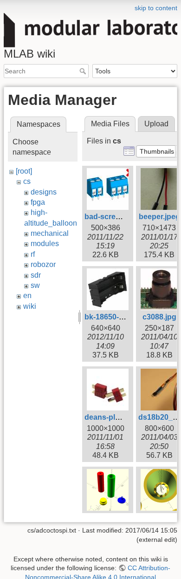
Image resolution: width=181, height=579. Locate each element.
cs (27, 181)
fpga (38, 202)
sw (35, 285)
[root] (24, 171)
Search (83, 71)
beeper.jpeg (159, 217)
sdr (36, 275)
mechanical (50, 233)
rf (33, 254)
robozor (43, 264)
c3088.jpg (159, 317)
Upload (156, 124)
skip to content (156, 8)
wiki (29, 306)
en (27, 295)
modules (45, 243)
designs (44, 192)
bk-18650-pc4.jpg (114, 317)
